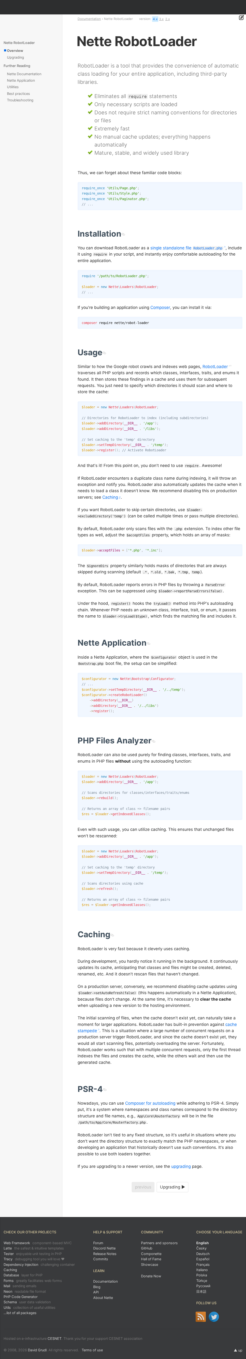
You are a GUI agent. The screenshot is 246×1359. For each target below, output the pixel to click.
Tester (33, 1254)
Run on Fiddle (237, 187)
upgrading (181, 1166)
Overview (15, 51)
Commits (100, 1259)
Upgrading (15, 57)
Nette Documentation (24, 74)
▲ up (238, 1350)
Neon (25, 1291)
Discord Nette (104, 1248)
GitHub (146, 1248)
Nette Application (21, 80)
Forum (98, 1243)
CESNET (55, 1338)
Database (23, 1275)
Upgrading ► (172, 1187)
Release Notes (105, 1254)
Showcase (149, 1264)
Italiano (202, 1270)
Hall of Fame (151, 1259)
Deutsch (203, 1254)
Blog (96, 1287)
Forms (33, 1281)
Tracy (34, 1259)
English (202, 1243)
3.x (161, 19)
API (96, 1292)
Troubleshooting (20, 100)
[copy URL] (123, 234)
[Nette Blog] (201, 1316)
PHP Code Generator (20, 1297)
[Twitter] (214, 1316)
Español (202, 1259)
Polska (201, 1275)
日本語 (201, 1291)
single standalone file (186, 247)
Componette (151, 1254)
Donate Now (151, 1276)
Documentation (89, 19)
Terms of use (92, 1350)
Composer (160, 307)
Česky (201, 1248)
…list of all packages (20, 1313)
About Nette (103, 1298)
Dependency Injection (39, 1264)
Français (203, 1264)
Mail (20, 1286)
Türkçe (201, 1281)
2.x (167, 19)
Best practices (18, 94)
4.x (155, 19)
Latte (34, 1248)
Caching (110, 497)
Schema (27, 1302)
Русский (203, 1286)
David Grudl (37, 1350)
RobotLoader (215, 366)
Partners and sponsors (159, 1243)
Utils (29, 1307)
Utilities (13, 87)
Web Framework (38, 1243)
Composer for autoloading (150, 1103)
